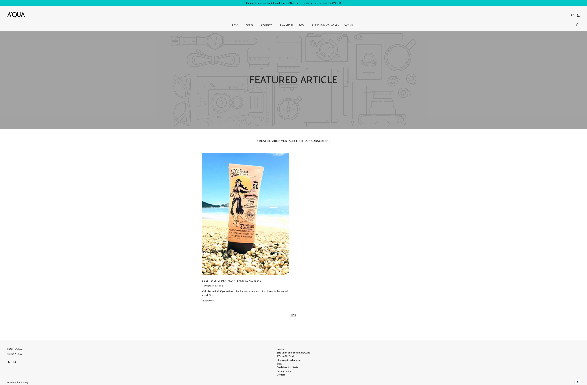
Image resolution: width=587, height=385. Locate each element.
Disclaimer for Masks (287, 367)
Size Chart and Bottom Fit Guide (293, 352)
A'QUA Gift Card (285, 356)
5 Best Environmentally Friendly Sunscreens (293, 141)
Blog (279, 363)
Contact (281, 374)
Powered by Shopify (17, 382)
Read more (208, 301)
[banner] (16, 14)
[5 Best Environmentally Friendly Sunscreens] (245, 216)
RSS (293, 315)
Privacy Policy (284, 371)
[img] (572, 15)
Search (280, 349)
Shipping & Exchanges (288, 360)
